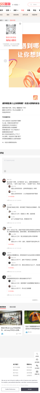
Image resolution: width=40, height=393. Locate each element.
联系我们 (29, 370)
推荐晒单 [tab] (3, 307)
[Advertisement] (20, 300)
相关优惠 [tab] (13, 307)
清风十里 (9, 179)
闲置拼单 (34, 14)
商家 (15, 10)
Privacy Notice (24, 385)
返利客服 (29, 373)
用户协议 (15, 373)
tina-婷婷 (9, 205)
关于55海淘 (16, 367)
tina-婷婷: (13, 211)
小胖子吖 (9, 252)
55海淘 (5, 4)
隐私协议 (15, 370)
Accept (30, 389)
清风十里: (13, 186)
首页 (1, 20)
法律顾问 (29, 375)
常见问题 (29, 367)
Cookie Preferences (10, 389)
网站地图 (15, 375)
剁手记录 (25, 14)
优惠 (7, 10)
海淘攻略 (16, 14)
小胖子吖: (13, 263)
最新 (8, 14)
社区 (1, 14)
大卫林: (13, 217)
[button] (16, 5)
